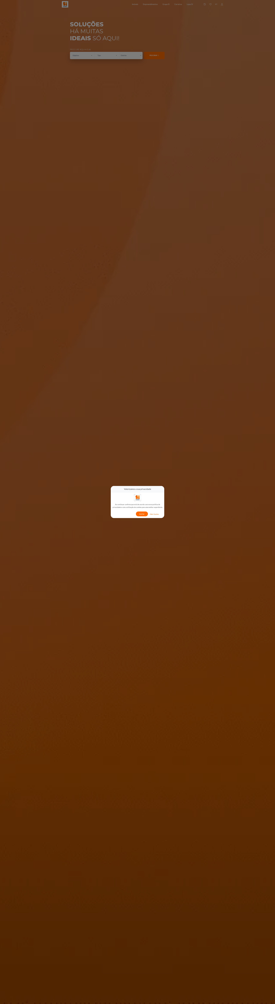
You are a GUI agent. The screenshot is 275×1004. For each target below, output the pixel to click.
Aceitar (141, 514)
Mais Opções (154, 514)
